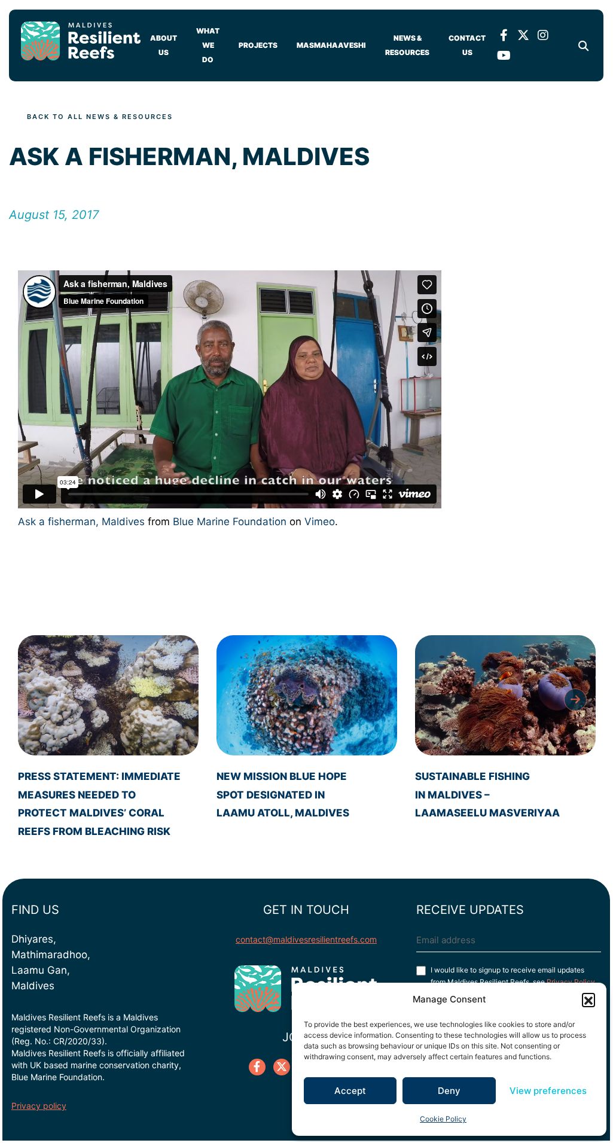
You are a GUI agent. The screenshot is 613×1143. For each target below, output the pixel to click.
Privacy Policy (571, 981)
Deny (449, 1090)
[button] (588, 999)
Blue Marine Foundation (229, 522)
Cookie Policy (443, 1118)
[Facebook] (503, 35)
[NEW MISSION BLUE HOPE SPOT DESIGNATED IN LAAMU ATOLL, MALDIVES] (306, 695)
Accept (350, 1090)
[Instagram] (543, 35)
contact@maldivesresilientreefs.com (306, 939)
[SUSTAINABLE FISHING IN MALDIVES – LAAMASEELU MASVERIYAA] (505, 695)
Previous (37, 699)
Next (575, 699)
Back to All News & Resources (100, 116)
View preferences (548, 1090)
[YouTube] (503, 55)
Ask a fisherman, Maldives (81, 522)
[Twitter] (523, 35)
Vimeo (319, 522)
